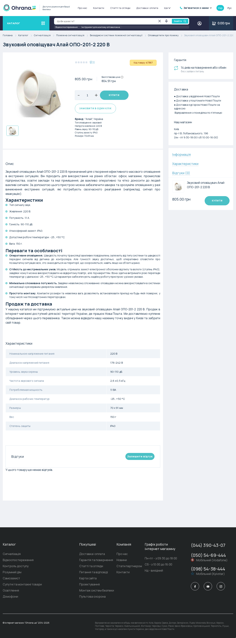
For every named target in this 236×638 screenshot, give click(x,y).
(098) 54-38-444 (208, 569)
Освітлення (11, 590)
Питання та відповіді (93, 572)
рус (229, 7)
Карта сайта (88, 578)
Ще (166, 8)
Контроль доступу (16, 566)
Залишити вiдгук (140, 456)
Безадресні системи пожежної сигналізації (116, 35)
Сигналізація (42, 35)
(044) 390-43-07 (208, 545)
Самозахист (11, 578)
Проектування (89, 584)
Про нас (82, 8)
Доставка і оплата (147, 8)
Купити (114, 95)
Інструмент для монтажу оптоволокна (100, 27)
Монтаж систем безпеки (96, 590)
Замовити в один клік (95, 108)
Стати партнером (129, 566)
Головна (8, 35)
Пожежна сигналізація (70, 35)
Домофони (10, 596)
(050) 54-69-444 (208, 555)
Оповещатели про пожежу (163, 35)
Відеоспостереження (66, 27)
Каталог (23, 35)
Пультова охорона (92, 596)
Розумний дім (12, 572)
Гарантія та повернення (96, 560)
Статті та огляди (120, 8)
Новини (122, 560)
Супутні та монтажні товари (22, 584)
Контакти (98, 8)
